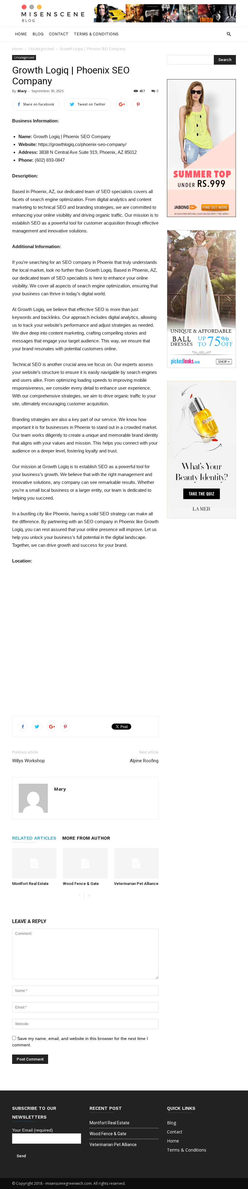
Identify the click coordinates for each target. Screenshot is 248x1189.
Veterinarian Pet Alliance (136, 883)
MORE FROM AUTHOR (86, 838)
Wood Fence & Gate (81, 883)
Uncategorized (41, 48)
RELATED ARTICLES (34, 838)
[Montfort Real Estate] (34, 863)
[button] (228, 34)
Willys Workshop (28, 760)
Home (21, 34)
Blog (38, 34)
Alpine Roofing (144, 760)
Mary (22, 91)
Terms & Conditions (96, 34)
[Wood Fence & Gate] (85, 863)
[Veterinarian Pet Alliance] (136, 863)
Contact (58, 34)
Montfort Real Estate (30, 883)
